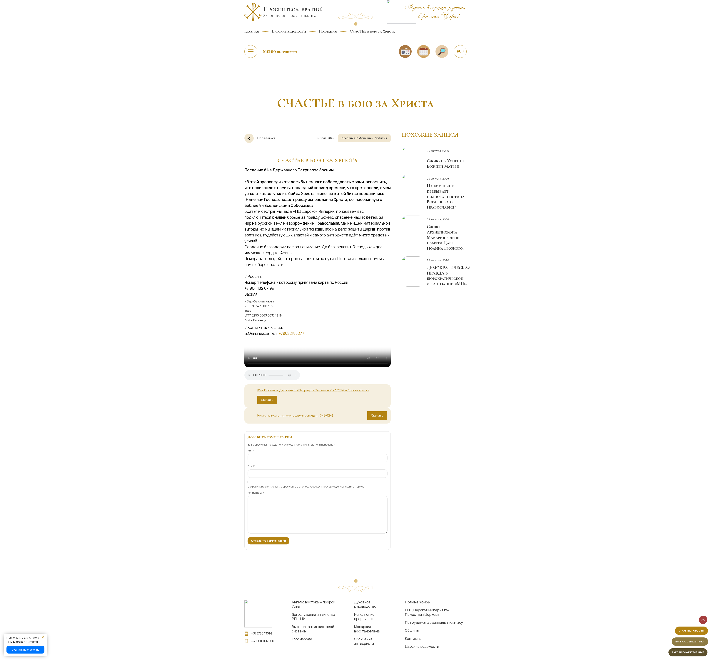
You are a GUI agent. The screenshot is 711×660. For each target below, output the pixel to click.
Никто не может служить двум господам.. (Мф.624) (295, 415)
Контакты (413, 639)
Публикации (364, 138)
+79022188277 (291, 333)
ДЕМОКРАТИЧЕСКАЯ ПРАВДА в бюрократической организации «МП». (449, 275)
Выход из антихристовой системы (313, 629)
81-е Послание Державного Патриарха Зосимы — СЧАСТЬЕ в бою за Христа (313, 390)
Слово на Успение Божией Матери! (446, 163)
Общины (412, 630)
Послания (328, 31)
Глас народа (302, 639)
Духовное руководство (365, 604)
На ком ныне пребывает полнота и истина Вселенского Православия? (446, 196)
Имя (251, 450)
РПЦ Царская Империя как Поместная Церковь (427, 612)
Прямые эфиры (417, 602)
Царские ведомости (289, 31)
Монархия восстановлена (367, 629)
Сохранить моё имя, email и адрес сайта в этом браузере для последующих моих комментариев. (306, 486)
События (381, 138)
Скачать (267, 400)
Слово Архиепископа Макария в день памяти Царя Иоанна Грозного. (445, 237)
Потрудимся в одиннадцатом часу (434, 622)
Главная (251, 31)
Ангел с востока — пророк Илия (313, 604)
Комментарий (257, 492)
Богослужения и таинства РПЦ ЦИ (313, 616)
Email (251, 466)
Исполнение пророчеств (364, 616)
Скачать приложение (25, 649)
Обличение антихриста (364, 641)
